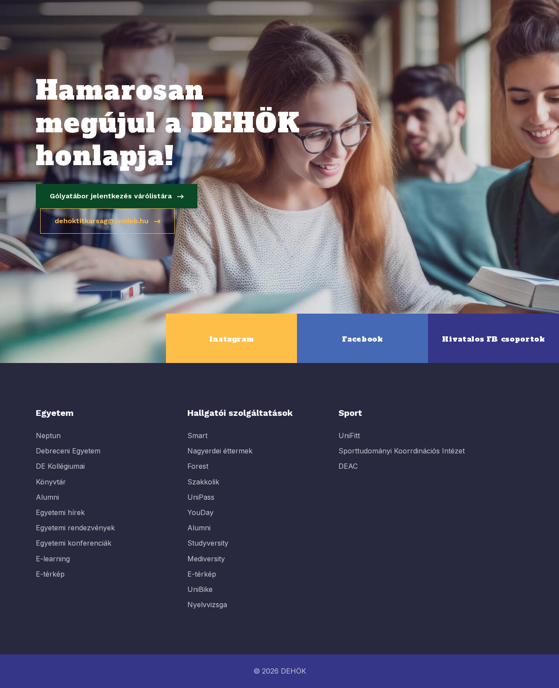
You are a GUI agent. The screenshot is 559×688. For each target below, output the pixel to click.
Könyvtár (51, 481)
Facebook (362, 339)
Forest (197, 466)
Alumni (47, 497)
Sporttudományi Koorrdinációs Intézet (401, 450)
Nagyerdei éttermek (219, 450)
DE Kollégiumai (60, 466)
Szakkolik (203, 481)
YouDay (200, 512)
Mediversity (206, 558)
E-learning (53, 558)
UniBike (200, 589)
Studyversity (207, 543)
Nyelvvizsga (207, 604)
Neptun (48, 435)
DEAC (348, 466)
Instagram (231, 339)
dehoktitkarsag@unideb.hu (103, 221)
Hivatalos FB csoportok (493, 339)
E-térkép (50, 574)
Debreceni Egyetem (68, 450)
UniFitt (349, 435)
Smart (197, 435)
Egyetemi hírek (60, 512)
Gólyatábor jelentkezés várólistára (112, 196)
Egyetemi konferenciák (73, 543)
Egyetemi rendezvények (75, 527)
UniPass (200, 497)
